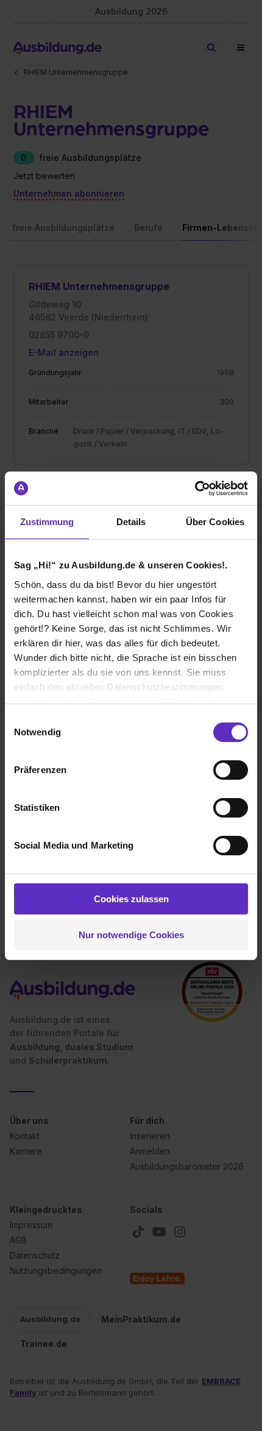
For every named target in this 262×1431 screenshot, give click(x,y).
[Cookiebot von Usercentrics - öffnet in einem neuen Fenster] (194, 488)
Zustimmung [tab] (47, 522)
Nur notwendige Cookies (131, 935)
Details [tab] (131, 522)
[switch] (230, 770)
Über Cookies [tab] (215, 522)
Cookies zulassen (131, 899)
